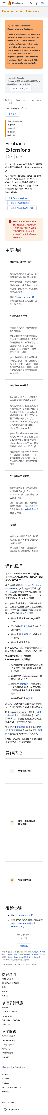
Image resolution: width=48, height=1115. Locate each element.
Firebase (8, 100)
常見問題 (6, 1057)
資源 (26, 634)
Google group (8, 1044)
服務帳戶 (24, 684)
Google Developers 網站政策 (18, 957)
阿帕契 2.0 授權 (32, 954)
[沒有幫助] (26, 109)
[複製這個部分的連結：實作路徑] (25, 753)
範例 (4, 987)
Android (5, 1074)
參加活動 (6, 1024)
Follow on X (7, 1016)
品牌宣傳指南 (7, 1053)
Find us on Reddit (9, 1011)
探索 (18, 198)
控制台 (25, 923)
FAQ (33, 63)
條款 (4, 1102)
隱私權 (11, 1102)
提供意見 (12, 114)
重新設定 (21, 727)
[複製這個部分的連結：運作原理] (25, 566)
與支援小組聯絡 (8, 1036)
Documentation (12, 11)
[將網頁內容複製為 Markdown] (17, 156)
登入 (43, 3)
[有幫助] (22, 109)
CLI (17, 926)
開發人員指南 (7, 979)
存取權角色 (24, 626)
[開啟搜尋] (31, 3)
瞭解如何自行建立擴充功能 (22, 208)
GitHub (5, 996)
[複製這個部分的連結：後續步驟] (25, 908)
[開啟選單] (4, 3)
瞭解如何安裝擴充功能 (20, 203)
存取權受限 (30, 509)
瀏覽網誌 (6, 1007)
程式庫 (5, 991)
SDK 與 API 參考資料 (10, 983)
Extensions (33, 11)
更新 (13, 730)
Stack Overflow (8, 1040)
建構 (10, 103)
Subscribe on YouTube (11, 1020)
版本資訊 (6, 1049)
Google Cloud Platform (11, 1087)
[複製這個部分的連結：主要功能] (25, 250)
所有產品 (6, 1091)
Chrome (5, 1079)
